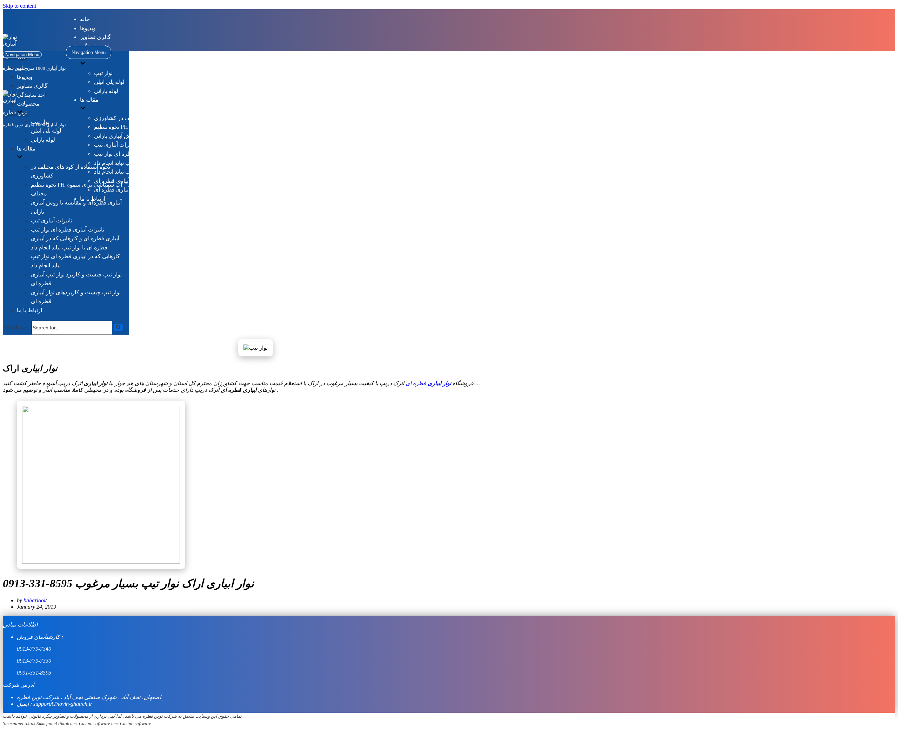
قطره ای (417, 383)
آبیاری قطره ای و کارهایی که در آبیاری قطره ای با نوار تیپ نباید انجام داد (177, 163)
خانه (85, 19)
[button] (118, 327)
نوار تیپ (103, 73)
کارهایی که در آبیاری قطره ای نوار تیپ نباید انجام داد (154, 172)
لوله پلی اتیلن (109, 82)
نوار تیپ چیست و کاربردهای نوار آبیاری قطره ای (150, 190)
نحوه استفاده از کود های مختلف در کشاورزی (145, 118)
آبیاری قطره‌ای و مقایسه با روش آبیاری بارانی (147, 136)
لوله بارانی (106, 91)
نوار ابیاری (439, 383)
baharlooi (34, 600)
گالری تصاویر (95, 37)
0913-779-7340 (34, 649)
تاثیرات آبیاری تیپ (114, 145)
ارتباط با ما (29, 310)
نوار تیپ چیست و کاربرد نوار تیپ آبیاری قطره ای (150, 181)
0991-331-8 (30, 673)
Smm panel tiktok (19, 723)
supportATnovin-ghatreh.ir (62, 704)
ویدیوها (88, 28)
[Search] (118, 327)
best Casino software (90, 723)
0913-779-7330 (34, 661)
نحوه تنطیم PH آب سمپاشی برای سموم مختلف (148, 127)
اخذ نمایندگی (31, 95)
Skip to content (19, 6)
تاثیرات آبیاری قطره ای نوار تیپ (130, 154)
